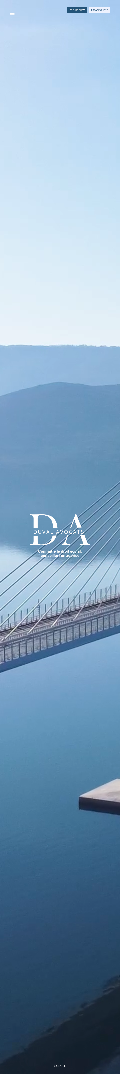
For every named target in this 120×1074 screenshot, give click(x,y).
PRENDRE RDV (77, 10)
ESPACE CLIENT (99, 10)
